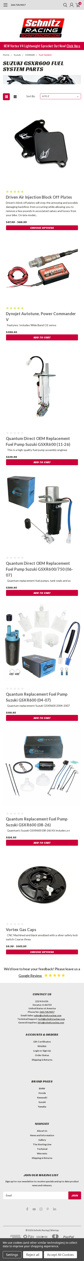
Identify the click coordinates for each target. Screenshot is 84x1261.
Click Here (72, 45)
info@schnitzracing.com (51, 1022)
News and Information (42, 1135)
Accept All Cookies (60, 1255)
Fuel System (45, 55)
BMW (42, 1088)
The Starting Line (42, 1144)
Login (36, 1050)
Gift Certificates (42, 1041)
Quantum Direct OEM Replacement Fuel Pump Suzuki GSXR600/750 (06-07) (39, 569)
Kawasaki (42, 1097)
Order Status (42, 1055)
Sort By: (30, 96)
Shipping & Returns (42, 1059)
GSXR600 (30, 55)
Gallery (42, 1139)
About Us (42, 1130)
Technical (42, 1148)
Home (6, 55)
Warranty (42, 1153)
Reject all (32, 1255)
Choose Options (42, 228)
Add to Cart (42, 337)
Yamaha (42, 1106)
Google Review (30, 975)
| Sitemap (54, 1230)
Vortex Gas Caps (21, 929)
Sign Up (47, 1050)
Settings (12, 1255)
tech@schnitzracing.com (51, 1019)
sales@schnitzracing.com (47, 1015)
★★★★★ (54, 975)
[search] (64, 5)
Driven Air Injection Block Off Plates (39, 197)
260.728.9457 (18, 4)
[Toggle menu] (5, 7)
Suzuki (17, 55)
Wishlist (42, 1046)
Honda (42, 1093)
